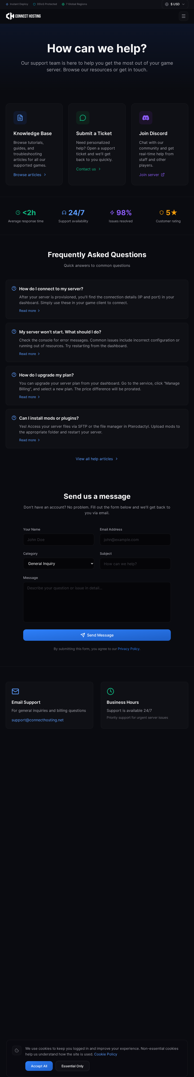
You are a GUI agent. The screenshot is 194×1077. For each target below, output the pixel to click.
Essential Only (73, 1066)
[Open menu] (183, 16)
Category (30, 553)
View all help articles (94, 458)
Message (30, 578)
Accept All (39, 1066)
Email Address (111, 529)
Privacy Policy (129, 649)
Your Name (31, 529)
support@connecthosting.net (38, 720)
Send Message (100, 635)
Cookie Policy (105, 1054)
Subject (106, 553)
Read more (27, 311)
